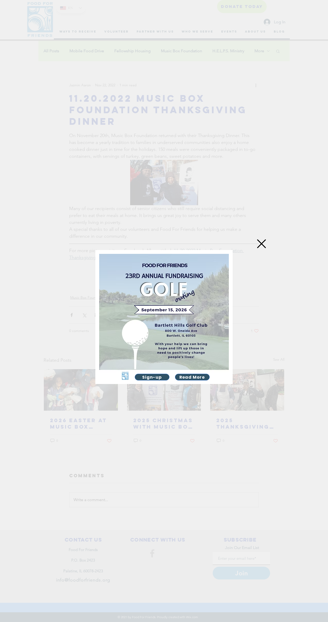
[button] (261, 243)
